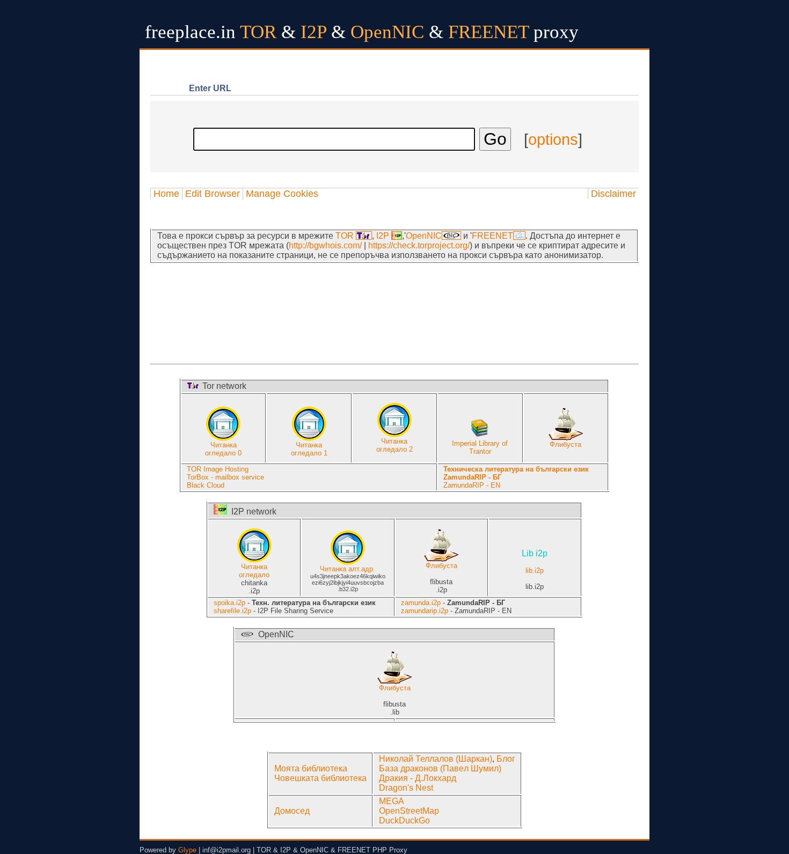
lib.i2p (534, 562)
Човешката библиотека (320, 778)
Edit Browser (212, 193)
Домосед (292, 810)
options (553, 139)
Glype (187, 850)
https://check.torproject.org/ (419, 245)
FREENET (492, 235)
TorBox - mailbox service (225, 477)
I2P (383, 235)
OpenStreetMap (409, 810)
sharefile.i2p (232, 611)
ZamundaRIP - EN (471, 485)
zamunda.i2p (421, 603)
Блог (505, 758)
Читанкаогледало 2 (394, 445)
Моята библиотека (310, 768)
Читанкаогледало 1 (309, 449)
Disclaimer (613, 193)
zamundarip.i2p (424, 611)
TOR (345, 235)
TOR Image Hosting (218, 469)
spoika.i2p (229, 603)
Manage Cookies (282, 193)
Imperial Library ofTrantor (480, 447)
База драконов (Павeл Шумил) (440, 768)
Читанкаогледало (254, 571)
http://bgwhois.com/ (325, 245)
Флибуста (565, 444)
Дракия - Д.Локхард (417, 778)
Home (166, 193)
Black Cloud (205, 485)
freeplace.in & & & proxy (362, 31)
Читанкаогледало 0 (223, 449)
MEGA (391, 801)
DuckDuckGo (404, 820)
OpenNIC (424, 235)
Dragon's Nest (406, 787)
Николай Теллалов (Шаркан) (435, 758)
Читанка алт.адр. (347, 569)
